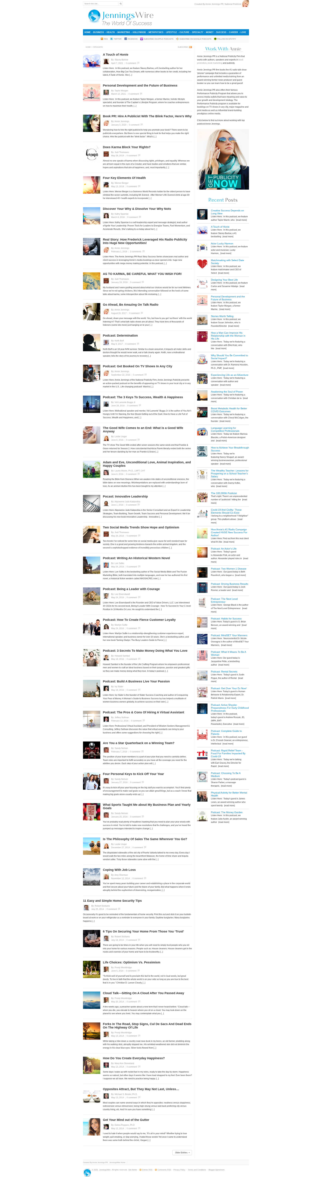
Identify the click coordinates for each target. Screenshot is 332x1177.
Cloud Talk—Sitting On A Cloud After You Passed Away (143, 993)
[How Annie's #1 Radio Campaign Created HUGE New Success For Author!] (202, 534)
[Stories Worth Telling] (202, 320)
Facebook (133, 39)
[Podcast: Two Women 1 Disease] (202, 573)
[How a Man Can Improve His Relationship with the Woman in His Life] (202, 337)
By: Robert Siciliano (100, 906)
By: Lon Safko (117, 563)
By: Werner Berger (119, 183)
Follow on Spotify (226, 39)
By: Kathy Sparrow (119, 214)
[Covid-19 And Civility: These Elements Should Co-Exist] (202, 514)
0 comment (131, 63)
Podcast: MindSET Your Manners (229, 635)
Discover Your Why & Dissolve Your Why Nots (137, 208)
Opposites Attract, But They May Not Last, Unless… (141, 1089)
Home (87, 32)
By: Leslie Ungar (119, 436)
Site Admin (132, 1170)
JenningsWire (104, 1170)
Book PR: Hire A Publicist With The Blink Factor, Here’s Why (147, 116)
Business (98, 32)
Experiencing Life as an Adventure (229, 375)
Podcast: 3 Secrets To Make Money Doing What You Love (145, 650)
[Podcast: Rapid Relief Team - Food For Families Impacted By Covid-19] (202, 755)
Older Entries (181, 1152)
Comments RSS (164, 1170)
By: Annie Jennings (120, 121)
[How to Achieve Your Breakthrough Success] (202, 452)
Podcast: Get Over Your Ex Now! (229, 688)
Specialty (197, 32)
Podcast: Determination (120, 335)
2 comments (135, 251)
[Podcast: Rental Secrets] (202, 676)
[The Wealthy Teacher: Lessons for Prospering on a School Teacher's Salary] (202, 475)
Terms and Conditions (197, 1170)
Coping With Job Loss (119, 870)
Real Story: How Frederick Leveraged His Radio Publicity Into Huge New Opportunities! (145, 241)
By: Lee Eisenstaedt (120, 594)
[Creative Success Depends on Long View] (202, 215)
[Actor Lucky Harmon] (202, 248)
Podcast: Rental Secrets (224, 671)
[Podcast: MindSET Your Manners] (202, 639)
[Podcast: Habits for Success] (202, 623)
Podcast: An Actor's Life (224, 548)
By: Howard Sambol (120, 656)
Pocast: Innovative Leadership (125, 496)
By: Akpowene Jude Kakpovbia (125, 501)
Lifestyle (171, 32)
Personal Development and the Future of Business (140, 85)
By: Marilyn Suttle (119, 625)
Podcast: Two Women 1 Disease (228, 568)
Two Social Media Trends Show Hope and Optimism (141, 527)
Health (111, 32)
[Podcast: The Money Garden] (202, 816)
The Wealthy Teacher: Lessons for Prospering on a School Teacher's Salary (229, 473)
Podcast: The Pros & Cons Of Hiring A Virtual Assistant (143, 712)
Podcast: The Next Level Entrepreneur (224, 600)
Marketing (123, 32)
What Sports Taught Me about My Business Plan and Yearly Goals (147, 806)
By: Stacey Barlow (119, 60)
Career (233, 32)
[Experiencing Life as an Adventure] (202, 379)
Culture (184, 32)
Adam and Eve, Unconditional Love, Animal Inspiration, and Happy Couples (147, 464)
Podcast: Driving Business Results (229, 583)
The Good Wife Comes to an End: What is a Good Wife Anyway (143, 429)
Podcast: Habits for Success (226, 618)
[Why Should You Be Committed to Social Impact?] (202, 360)
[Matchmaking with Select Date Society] (202, 264)
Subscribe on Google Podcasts (195, 39)
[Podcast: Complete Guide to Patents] (202, 735)
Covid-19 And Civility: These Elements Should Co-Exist (226, 511)
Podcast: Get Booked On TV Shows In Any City (137, 366)
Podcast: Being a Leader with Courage (131, 589)
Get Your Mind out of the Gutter (126, 1120)
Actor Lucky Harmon (222, 243)
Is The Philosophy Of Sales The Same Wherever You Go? (145, 839)
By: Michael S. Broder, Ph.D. (124, 1094)
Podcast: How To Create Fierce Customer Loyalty (139, 619)
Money (210, 32)
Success (221, 32)
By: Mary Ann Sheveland (122, 1063)
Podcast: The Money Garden (227, 812)
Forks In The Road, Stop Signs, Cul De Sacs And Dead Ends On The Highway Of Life (147, 1025)
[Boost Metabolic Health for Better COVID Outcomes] (202, 413)
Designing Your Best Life (224, 279)
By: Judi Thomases (120, 152)
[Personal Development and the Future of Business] (202, 301)
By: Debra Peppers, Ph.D (123, 1125)
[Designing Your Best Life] (202, 284)
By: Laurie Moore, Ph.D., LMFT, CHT (128, 471)
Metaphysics (156, 32)
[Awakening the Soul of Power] (202, 396)
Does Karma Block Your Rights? (127, 147)
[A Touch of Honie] (202, 231)
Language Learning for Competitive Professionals (225, 429)
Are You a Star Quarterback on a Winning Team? (138, 743)
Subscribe (183, 47)
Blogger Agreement (216, 1170)
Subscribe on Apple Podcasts (158, 39)
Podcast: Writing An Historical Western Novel (136, 558)
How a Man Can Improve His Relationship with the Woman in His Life (228, 335)
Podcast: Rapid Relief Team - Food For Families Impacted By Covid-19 (228, 753)
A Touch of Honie (115, 54)
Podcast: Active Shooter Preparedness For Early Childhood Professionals (230, 708)
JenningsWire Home (117, 1162)
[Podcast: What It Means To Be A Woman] (202, 656)
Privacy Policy (179, 1170)
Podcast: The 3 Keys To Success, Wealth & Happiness (143, 397)
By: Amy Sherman (119, 875)
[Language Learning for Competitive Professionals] (202, 432)
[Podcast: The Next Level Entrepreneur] (202, 603)
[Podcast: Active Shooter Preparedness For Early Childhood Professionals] (202, 709)
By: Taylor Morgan (119, 90)
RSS (106, 39)
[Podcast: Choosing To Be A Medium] (202, 777)
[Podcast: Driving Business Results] (202, 588)
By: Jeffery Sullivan (120, 717)
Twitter (118, 39)
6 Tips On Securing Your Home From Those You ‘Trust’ (143, 931)
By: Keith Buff (117, 340)
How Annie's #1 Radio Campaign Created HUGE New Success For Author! (229, 532)
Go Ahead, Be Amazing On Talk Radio (130, 304)
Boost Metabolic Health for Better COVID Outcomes (229, 410)
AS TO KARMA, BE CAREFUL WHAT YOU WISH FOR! (142, 274)
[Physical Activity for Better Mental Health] (202, 797)
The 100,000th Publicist (224, 493)
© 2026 (95, 1170)
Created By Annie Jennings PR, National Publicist (218, 4)
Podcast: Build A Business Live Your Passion (136, 681)
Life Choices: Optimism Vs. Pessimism (131, 962)
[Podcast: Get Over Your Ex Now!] (202, 692)
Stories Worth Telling (222, 316)
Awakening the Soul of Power (227, 391)
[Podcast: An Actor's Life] (202, 553)
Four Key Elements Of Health (124, 178)
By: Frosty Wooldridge (121, 967)
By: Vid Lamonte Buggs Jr (123, 402)
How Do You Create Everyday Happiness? (134, 1058)
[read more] (241, 220)
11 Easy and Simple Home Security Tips (112, 900)
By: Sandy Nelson (119, 748)
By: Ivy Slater (117, 686)
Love (243, 32)
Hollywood (139, 32)
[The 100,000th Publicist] (202, 497)
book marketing (215, 63)
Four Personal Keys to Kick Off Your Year (133, 774)
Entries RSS (147, 1170)
